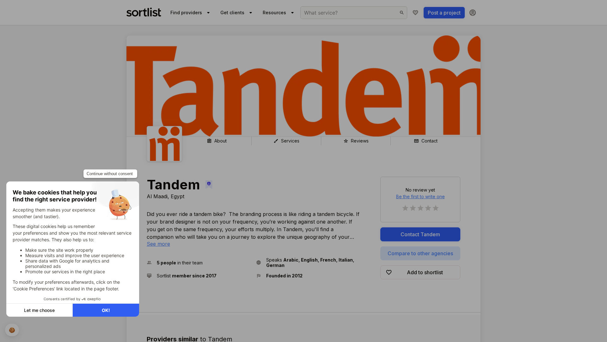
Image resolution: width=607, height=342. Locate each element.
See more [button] (158, 244)
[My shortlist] (415, 13)
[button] (199, 262)
